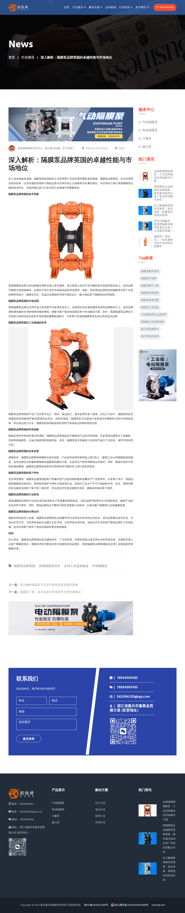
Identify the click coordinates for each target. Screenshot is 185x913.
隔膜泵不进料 (148, 279)
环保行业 (100, 823)
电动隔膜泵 (150, 130)
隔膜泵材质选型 (150, 293)
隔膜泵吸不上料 (150, 286)
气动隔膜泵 (150, 122)
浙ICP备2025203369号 (96, 905)
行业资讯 (27, 57)
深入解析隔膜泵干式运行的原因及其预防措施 (49, 585)
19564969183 (166, 7)
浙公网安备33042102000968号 (131, 905)
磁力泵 (147, 146)
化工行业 (100, 803)
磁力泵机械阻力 (150, 329)
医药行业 (100, 816)
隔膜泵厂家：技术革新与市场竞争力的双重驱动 (50, 592)
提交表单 (29, 739)
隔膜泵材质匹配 (150, 300)
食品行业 (100, 810)
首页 (67, 7)
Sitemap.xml (158, 905)
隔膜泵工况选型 (150, 307)
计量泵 (147, 138)
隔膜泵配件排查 (150, 271)
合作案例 (110, 7)
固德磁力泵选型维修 (152, 322)
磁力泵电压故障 (150, 336)
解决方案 (94, 7)
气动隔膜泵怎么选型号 (153, 315)
